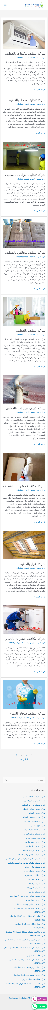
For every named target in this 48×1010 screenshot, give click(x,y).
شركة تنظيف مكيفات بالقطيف (25, 53)
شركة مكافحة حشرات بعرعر (33, 979)
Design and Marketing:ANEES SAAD (24, 998)
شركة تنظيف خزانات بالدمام (34, 850)
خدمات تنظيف (23, 717)
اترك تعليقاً (41, 57)
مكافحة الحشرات (22, 643)
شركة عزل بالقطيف (32, 564)
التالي (24, 759)
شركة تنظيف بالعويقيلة (36, 888)
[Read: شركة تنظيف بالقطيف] (24, 311)
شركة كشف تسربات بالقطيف (25, 408)
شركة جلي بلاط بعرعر (36, 955)
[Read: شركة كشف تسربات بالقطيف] (24, 389)
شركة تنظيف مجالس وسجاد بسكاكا (31, 904)
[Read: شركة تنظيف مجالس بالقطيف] (24, 233)
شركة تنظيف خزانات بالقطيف (25, 175)
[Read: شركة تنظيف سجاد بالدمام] (24, 694)
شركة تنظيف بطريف (37, 892)
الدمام (32, 643)
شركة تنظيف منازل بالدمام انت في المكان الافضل (25, 859)
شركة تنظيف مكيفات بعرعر (34, 871)
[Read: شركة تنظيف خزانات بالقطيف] (24, 156)
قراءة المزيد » (39, 89)
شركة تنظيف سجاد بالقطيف (26, 100)
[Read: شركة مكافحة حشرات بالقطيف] (24, 467)
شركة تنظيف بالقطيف (30, 330)
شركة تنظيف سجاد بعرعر (35, 900)
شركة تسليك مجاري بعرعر (34, 875)
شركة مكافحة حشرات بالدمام (25, 639)
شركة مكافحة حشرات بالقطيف (24, 486)
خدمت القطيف (29, 57)
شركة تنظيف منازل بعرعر (35, 867)
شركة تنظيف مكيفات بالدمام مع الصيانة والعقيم (26, 863)
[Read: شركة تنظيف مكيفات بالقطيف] (24, 34)
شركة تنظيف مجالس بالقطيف (25, 253)
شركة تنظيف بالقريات (36, 879)
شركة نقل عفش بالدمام (35, 838)
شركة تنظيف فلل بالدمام (35, 846)
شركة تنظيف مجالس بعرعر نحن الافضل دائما (27, 896)
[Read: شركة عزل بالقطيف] (24, 545)
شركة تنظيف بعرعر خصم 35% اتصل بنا (29, 975)
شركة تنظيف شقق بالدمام (34, 842)
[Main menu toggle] (5, 5)
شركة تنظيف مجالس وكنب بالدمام (31, 854)
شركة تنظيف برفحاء (37, 884)
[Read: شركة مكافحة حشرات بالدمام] (24, 619)
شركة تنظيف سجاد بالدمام (27, 713)
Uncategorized (22, 257)
